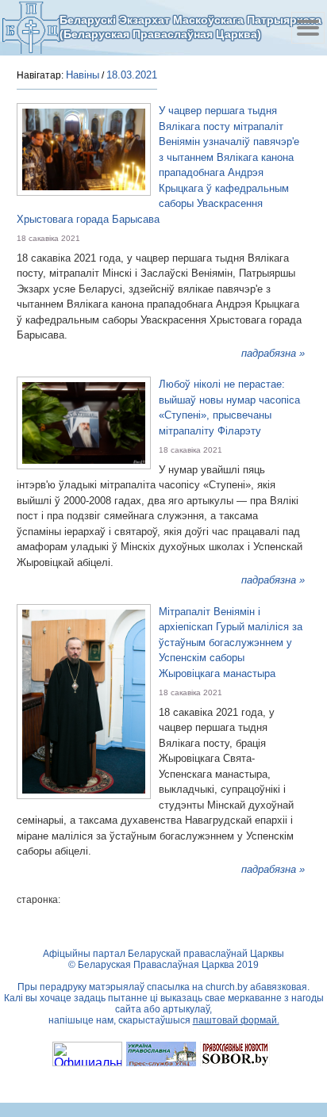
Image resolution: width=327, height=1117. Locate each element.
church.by (227, 987)
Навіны (82, 75)
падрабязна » (273, 353)
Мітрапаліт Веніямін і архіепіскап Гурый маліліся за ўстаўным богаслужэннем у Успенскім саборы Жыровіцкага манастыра (230, 642)
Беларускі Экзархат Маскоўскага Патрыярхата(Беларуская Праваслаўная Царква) (190, 26)
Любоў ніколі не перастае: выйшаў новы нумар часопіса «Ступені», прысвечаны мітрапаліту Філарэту (229, 407)
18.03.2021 (131, 75)
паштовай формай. (236, 1020)
